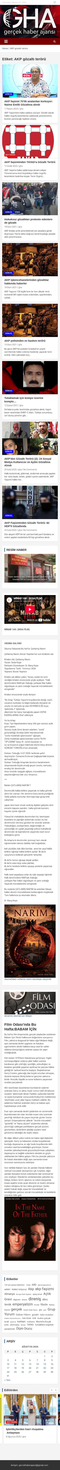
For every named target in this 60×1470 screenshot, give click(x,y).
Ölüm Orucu (24, 1328)
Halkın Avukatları (46, 1315)
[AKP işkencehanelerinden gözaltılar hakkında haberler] (30, 259)
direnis (24, 1300)
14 (37, 1364)
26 (23, 1372)
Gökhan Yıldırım (23, 1315)
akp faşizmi (44, 1289)
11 (15, 1364)
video (17, 212)
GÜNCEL (8, 94)
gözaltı (35, 1314)
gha (21, 109)
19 (23, 1368)
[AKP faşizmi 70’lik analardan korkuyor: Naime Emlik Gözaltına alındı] (30, 81)
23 (52, 1368)
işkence (13, 1322)
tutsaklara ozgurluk (44, 1324)
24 (8, 1372)
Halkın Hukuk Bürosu (12, 1318)
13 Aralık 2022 (10, 166)
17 (8, 1368)
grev (44, 1310)
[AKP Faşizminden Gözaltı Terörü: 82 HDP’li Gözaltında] (30, 502)
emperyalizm (23, 1304)
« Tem (7, 1380)
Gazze (7, 1310)
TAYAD (30, 1324)
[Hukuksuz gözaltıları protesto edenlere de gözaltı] (30, 199)
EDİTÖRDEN (10, 155)
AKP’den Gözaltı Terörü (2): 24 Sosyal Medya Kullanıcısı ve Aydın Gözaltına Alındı (27, 462)
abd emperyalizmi (44, 1285)
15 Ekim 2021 (10, 345)
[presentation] (52, 1390)
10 (8, 1364)
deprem (17, 1299)
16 (52, 1364)
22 (45, 1368)
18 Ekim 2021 (10, 227)
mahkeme (31, 1322)
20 (30, 1368)
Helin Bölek (26, 1318)
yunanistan (9, 1329)
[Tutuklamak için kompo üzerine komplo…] (30, 377)
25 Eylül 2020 (10, 469)
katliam (21, 1321)
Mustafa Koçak (43, 1321)
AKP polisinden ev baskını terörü (24, 340)
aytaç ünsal (37, 1294)
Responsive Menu (55, 2)
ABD (34, 1284)
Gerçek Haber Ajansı (30, 1310)
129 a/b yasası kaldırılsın (14, 1285)
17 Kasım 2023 (11, 109)
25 (15, 1372)
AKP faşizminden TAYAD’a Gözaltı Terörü (29, 162)
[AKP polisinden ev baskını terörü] (30, 320)
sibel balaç (14, 1325)
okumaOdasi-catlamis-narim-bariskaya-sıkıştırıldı (27, 979)
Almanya (9, 1294)
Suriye (23, 1325)
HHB (34, 1318)
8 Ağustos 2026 (13, 1436)
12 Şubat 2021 (11, 405)
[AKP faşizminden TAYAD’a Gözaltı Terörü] (30, 141)
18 (15, 1368)
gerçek (16, 1309)
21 (37, 1368)
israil (6, 1321)
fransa (51, 1305)
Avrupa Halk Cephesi (23, 1294)
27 (30, 1372)
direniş (35, 1298)
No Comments (30, 469)
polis (6, 1325)
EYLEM (36, 1305)
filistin (44, 1304)
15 (45, 1364)
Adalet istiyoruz (19, 1289)
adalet (7, 1289)
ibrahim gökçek (44, 1318)
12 (23, 1364)
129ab (28, 1285)
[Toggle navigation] (6, 41)
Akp (31, 1289)
